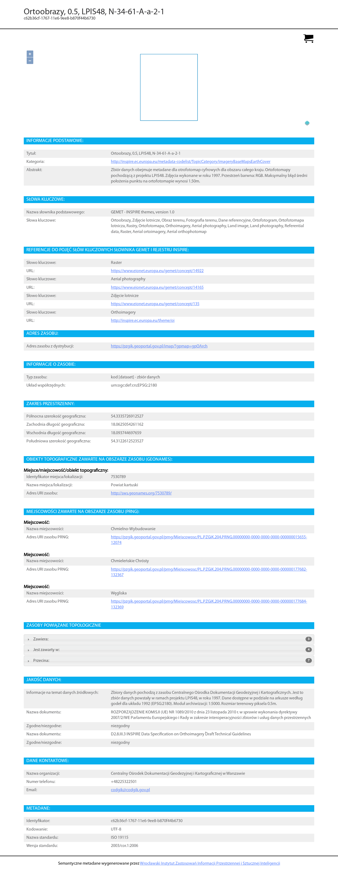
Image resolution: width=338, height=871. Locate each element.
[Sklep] (308, 39)
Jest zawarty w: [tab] (171, 650)
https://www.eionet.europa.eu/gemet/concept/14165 (157, 288)
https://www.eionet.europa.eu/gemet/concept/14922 (157, 271)
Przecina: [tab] (171, 661)
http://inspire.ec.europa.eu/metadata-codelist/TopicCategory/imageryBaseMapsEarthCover (190, 162)
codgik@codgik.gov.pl (130, 790)
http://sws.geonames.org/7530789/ (141, 493)
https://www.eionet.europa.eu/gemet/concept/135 (155, 304)
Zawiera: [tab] (171, 639)
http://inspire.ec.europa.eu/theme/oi (143, 321)
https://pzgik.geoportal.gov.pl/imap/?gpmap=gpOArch (159, 346)
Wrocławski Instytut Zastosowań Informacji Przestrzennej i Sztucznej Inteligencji (210, 863)
